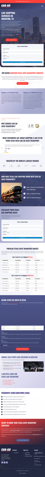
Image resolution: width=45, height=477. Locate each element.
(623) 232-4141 (36, 434)
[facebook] (2, 462)
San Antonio (17, 302)
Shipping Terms (27, 454)
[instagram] (4, 462)
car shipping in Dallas (11, 302)
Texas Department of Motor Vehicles (9, 382)
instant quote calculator (15, 430)
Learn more (11, 369)
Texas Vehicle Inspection (7, 381)
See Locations (16, 452)
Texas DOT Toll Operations (7, 384)
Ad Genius (24, 473)
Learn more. (19, 363)
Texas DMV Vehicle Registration (8, 380)
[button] (22, 345)
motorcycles (34, 104)
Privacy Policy (27, 452)
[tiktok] (7, 462)
